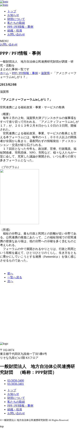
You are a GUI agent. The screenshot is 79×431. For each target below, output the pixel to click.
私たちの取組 (16, 22)
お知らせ (13, 15)
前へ (10, 273)
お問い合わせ (16, 34)
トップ (11, 11)
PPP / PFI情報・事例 (20, 26)
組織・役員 (14, 30)
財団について (16, 19)
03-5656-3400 (15, 380)
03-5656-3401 (15, 383)
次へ (10, 281)
